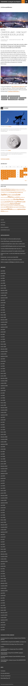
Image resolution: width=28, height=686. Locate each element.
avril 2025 (3, 310)
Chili (24, 189)
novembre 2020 (4, 439)
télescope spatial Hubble (16, 207)
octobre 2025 (3, 295)
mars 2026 (3, 283)
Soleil (18, 204)
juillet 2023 (3, 361)
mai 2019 (3, 483)
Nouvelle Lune (22, 197)
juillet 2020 (3, 449)
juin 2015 (3, 598)
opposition (3, 201)
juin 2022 (3, 393)
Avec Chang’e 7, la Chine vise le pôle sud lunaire (11, 238)
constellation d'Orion (9, 190)
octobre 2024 (3, 324)
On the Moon (18, 199)
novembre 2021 (4, 410)
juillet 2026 (3, 273)
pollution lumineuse (13, 99)
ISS (22, 192)
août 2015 (3, 593)
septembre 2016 (4, 561)
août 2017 (3, 534)
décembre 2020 (4, 436)
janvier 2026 (3, 288)
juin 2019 (3, 480)
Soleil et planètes (4, 227)
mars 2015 (3, 605)
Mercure (14, 197)
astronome (12, 189)
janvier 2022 (3, 405)
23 (2, 176)
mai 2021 (3, 424)
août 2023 (3, 358)
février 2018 (3, 519)
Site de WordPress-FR (5, 678)
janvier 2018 (3, 522)
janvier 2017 (3, 551)
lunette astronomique (4, 197)
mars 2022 (3, 400)
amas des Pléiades (5, 189)
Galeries (6, 108)
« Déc (2, 180)
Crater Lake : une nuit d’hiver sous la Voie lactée (14, 34)
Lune (18, 194)
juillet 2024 (3, 331)
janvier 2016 (3, 580)
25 (10, 176)
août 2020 (3, 446)
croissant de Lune (14, 192)
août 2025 (3, 300)
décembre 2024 (4, 319)
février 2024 (3, 344)
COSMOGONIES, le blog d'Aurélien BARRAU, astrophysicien (13, 641)
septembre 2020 (4, 444)
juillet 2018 (3, 507)
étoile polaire (6, 211)
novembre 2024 (4, 322)
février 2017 (3, 549)
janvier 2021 (3, 434)
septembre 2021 (4, 414)
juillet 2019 (3, 478)
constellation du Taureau (5, 192)
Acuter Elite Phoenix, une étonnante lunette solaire (11, 241)
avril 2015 (3, 602)
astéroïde (16, 189)
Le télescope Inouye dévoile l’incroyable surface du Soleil (12, 251)
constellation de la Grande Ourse (20, 190)
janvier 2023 (3, 375)
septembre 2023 (4, 356)
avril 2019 (3, 485)
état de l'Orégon (5, 97)
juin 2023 (3, 363)
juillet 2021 (3, 419)
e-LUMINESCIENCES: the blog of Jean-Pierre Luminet (12, 644)
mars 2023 (3, 371)
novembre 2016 (4, 556)
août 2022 (3, 388)
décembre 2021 (4, 407)
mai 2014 (3, 629)
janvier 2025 (3, 317)
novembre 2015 (4, 585)
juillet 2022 (3, 390)
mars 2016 (3, 576)
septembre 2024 (4, 327)
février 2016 (3, 578)
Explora (2, 646)
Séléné (22, 205)
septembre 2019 (4, 473)
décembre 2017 (4, 524)
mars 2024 (3, 341)
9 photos (9, 150)
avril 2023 (3, 368)
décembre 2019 (4, 466)
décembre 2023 (4, 349)
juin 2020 (3, 451)
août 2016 (3, 563)
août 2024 (3, 329)
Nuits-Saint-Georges (5, 199)
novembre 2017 (4, 527)
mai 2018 (3, 512)
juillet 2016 (3, 566)
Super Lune (13, 205)
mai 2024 (3, 336)
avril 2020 (3, 456)
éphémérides (22, 209)
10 (6, 172)
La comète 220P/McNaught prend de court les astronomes (13, 246)
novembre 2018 (4, 497)
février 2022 (3, 402)
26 (14, 176)
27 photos (9, 126)
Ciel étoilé (3, 29)
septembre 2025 (4, 297)
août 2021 (3, 417)
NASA (18, 197)
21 (21, 174)
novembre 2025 (4, 292)
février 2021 (3, 432)
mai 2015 (3, 600)
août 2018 (3, 505)
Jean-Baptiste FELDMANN (15, 39)
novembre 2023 (4, 351)
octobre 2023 (3, 353)
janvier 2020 (3, 463)
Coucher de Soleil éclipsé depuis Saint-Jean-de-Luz (11, 248)
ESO (21, 192)
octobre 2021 (3, 412)
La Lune (2, 219)
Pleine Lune (21, 202)
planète (7, 202)
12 (14, 172)
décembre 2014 (4, 612)
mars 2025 (3, 312)
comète (2, 190)
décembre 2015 (4, 583)
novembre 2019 (4, 468)
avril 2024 (3, 339)
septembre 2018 (4, 502)
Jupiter (4, 194)
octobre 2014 (3, 617)
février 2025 (3, 314)
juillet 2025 (3, 302)
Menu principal (26, 1)
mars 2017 (3, 546)
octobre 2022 (3, 383)
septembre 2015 (4, 590)
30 (2, 178)
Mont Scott (4, 99)
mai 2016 (3, 571)
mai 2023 (3, 366)
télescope (8, 207)
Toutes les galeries (5, 159)
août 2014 (3, 622)
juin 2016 (3, 568)
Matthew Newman (14, 97)
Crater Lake (4, 96)
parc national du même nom (18, 86)
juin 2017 (3, 539)
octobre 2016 (3, 558)
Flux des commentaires (5, 675)
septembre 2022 (4, 385)
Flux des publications (5, 673)
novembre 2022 (4, 380)
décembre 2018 (4, 495)
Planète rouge (13, 202)
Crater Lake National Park (14, 96)
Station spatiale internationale (6, 205)
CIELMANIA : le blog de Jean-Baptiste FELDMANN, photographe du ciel (11, 1)
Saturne (13, 204)
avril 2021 (3, 427)
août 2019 (3, 475)
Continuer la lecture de (14, 91)
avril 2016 (3, 573)
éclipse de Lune (15, 209)
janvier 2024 (3, 346)
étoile (2, 211)
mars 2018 (3, 517)
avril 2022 (3, 397)
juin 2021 (3, 422)
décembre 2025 (4, 290)
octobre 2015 (3, 588)
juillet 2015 (3, 595)
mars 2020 (3, 458)
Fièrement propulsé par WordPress (7, 684)
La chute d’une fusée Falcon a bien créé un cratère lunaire (13, 243)
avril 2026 (3, 280)
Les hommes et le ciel (5, 229)
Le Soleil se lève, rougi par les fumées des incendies (11, 259)
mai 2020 (3, 454)
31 (6, 178)
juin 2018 (3, 510)
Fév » (26, 180)
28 (21, 176)
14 (21, 172)
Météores (3, 224)
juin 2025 (3, 305)
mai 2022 (3, 395)
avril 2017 (3, 544)
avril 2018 (3, 515)
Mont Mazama (23, 97)
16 (2, 174)
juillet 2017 (3, 537)
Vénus (9, 209)
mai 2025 (3, 307)
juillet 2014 (3, 624)
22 (25, 174)
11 (10, 172)
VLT (25, 207)
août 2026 (3, 270)
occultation (11, 199)
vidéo (23, 207)
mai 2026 (3, 278)
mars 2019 (3, 488)
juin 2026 (3, 275)
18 (10, 174)
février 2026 (3, 285)
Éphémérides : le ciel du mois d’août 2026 (9, 257)
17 (6, 174)
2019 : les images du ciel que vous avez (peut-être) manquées (14, 128)
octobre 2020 (3, 441)
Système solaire (18, 205)
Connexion (3, 670)
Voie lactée (21, 99)
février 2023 (3, 373)
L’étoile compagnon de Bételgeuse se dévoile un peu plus (12, 262)
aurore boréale (20, 189)
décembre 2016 (4, 554)
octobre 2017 (3, 529)
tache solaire (3, 207)
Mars (10, 197)
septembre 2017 (4, 532)
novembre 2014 (4, 615)
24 (6, 176)
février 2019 (3, 490)
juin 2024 (3, 334)
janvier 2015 (3, 610)
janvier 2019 (3, 493)
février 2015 (3, 607)
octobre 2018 (3, 500)
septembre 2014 (4, 620)
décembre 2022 (4, 378)
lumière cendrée (11, 195)
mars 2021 (3, 429)
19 (14, 174)
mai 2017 (3, 541)
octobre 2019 (3, 471)
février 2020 (3, 461)
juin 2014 (3, 627)
